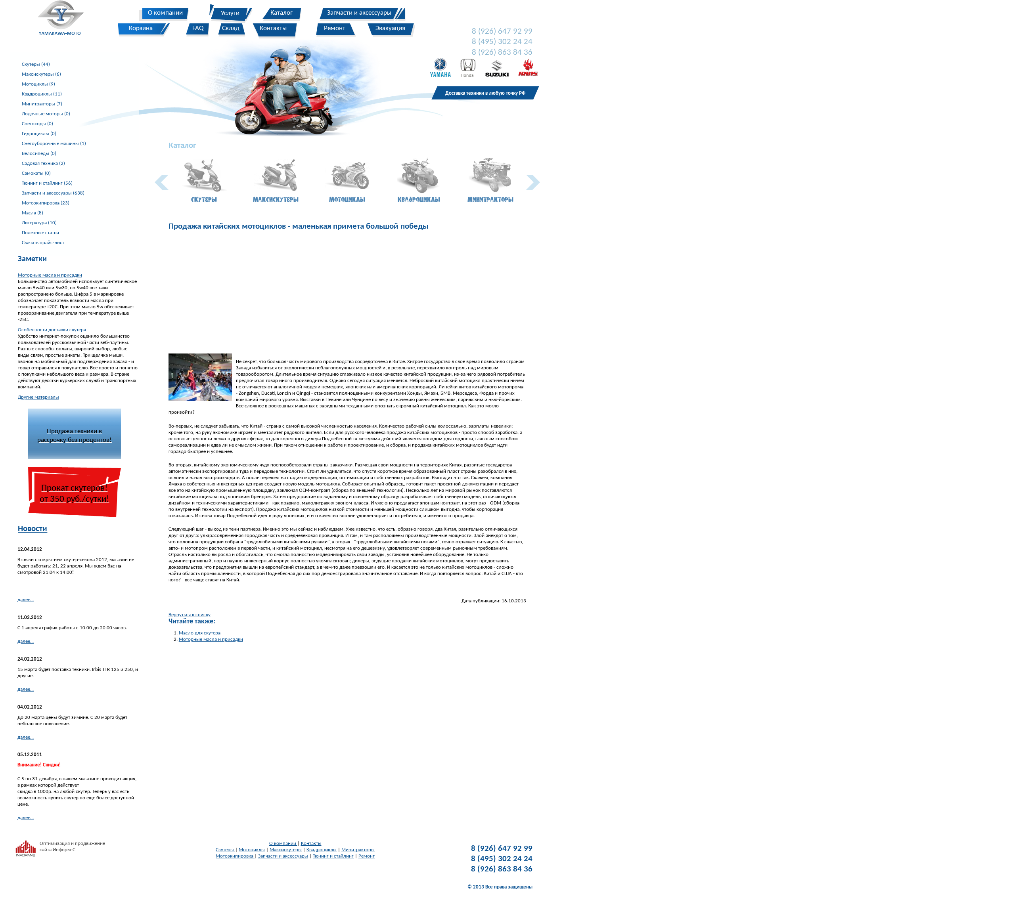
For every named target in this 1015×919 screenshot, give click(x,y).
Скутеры (225, 849)
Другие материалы (38, 397)
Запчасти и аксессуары (283, 856)
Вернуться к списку (190, 614)
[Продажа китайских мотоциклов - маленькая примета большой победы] (200, 356)
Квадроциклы (321, 849)
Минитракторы (358, 849)
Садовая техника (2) (43, 163)
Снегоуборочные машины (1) (54, 143)
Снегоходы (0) (37, 123)
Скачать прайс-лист (43, 242)
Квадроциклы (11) (42, 94)
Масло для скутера (199, 633)
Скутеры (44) (36, 64)
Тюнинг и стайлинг (333, 856)
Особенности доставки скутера (52, 329)
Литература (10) (39, 222)
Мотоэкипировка (235, 856)
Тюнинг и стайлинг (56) (47, 183)
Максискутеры (286, 849)
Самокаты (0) (36, 173)
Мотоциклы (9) (38, 84)
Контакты (311, 843)
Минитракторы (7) (42, 104)
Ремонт (366, 856)
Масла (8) (32, 213)
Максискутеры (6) (41, 74)
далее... (25, 599)
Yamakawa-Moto (65, 19)
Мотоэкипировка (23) (45, 203)
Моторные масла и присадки (50, 275)
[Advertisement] (347, 292)
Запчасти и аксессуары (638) (53, 193)
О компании (283, 843)
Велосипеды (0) (39, 153)
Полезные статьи (40, 232)
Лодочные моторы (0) (46, 114)
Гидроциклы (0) (39, 133)
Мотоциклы (252, 849)
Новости (32, 529)
